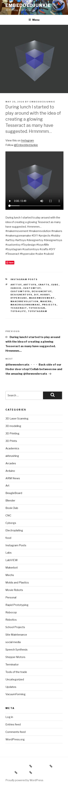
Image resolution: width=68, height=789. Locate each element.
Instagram (27, 140)
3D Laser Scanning (16, 418)
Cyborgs (10, 523)
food (8, 538)
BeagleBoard (13, 493)
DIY (36, 294)
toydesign (37, 308)
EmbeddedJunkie (28, 5)
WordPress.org (15, 739)
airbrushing (12, 456)
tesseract (19, 308)
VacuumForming (15, 694)
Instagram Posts (24, 279)
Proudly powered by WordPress (24, 780)
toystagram (37, 311)
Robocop (11, 612)
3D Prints (11, 441)
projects (49, 304)
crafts (44, 284)
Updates (10, 687)
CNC (8, 515)
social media (13, 642)
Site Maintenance (16, 634)
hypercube (19, 298)
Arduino (10, 470)
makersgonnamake (25, 304)
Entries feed (13, 724)
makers (46, 301)
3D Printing (12, 433)
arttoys (30, 284)
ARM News (12, 478)
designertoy (42, 291)
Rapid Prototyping (16, 605)
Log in (9, 717)
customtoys (20, 291)
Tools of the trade (16, 672)
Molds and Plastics (17, 582)
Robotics (11, 619)
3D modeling (13, 426)
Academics (12, 448)
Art (7, 485)
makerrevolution (25, 301)
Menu (36, 19)
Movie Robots (14, 590)
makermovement (42, 298)
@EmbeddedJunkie (26, 145)
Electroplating (14, 530)
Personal (10, 597)
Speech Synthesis (16, 649)
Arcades (10, 463)
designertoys (21, 294)
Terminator (12, 664)
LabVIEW (11, 560)
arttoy (16, 284)
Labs (8, 552)
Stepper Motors (15, 657)
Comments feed (15, 732)
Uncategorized (14, 679)
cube (55, 284)
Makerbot (11, 567)
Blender (10, 500)
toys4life (18, 311)
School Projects (15, 627)
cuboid (16, 288)
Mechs (9, 575)
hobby (45, 294)
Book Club (11, 508)
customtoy (32, 288)
